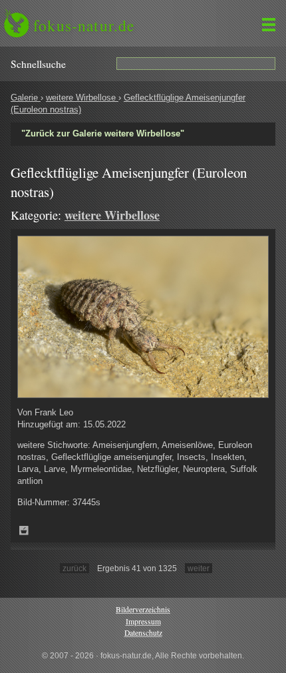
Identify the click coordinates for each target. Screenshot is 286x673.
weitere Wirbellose (82, 98)
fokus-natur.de (83, 25)
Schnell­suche (38, 64)
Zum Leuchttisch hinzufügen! (24, 530)
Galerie (26, 98)
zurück (74, 568)
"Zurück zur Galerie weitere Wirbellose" (102, 133)
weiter (199, 568)
